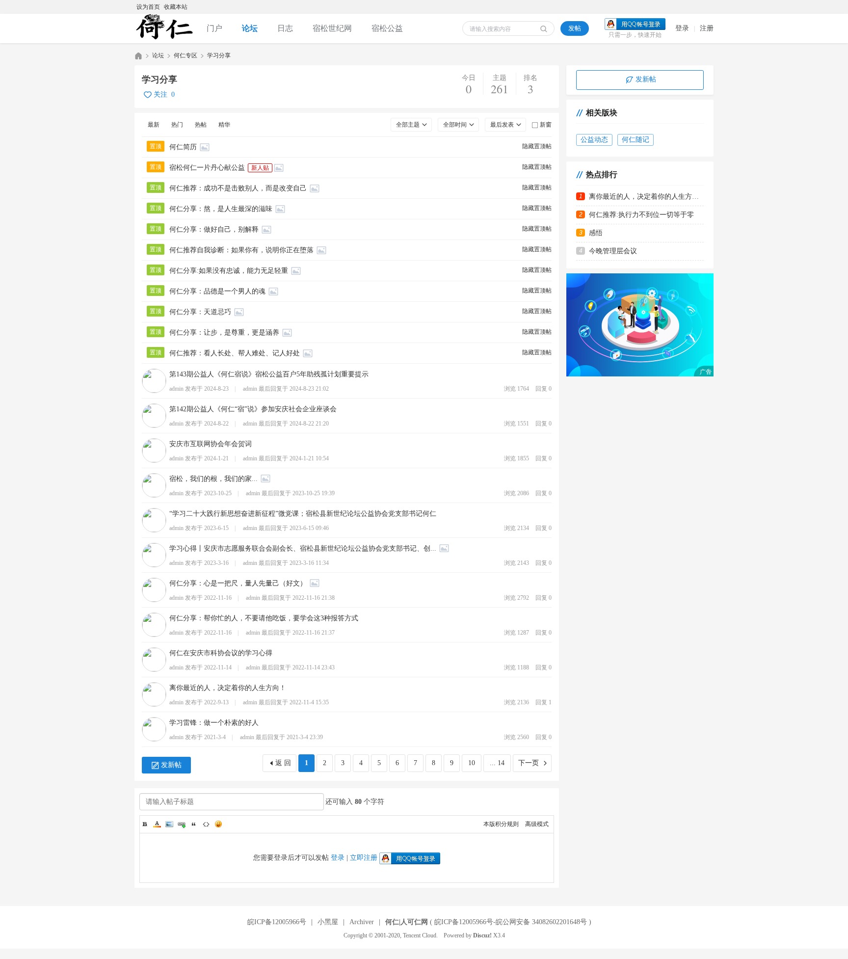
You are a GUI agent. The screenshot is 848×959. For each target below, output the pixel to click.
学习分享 (219, 55)
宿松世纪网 (332, 28)
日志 (285, 28)
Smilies (218, 824)
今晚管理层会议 (613, 251)
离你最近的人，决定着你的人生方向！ (227, 688)
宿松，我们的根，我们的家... (213, 478)
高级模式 (537, 824)
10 (471, 763)
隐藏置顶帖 (537, 146)
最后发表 (502, 124)
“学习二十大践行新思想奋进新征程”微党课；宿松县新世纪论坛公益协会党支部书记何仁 (302, 513)
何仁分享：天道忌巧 (200, 312)
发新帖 (171, 765)
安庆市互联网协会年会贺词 (210, 444)
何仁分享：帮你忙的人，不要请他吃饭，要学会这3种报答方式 (263, 618)
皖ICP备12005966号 (276, 922)
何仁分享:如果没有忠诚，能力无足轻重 (228, 270)
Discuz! (482, 935)
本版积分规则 (501, 824)
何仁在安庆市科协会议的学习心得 (220, 653)
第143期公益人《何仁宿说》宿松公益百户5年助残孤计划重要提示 (269, 374)
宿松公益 (387, 28)
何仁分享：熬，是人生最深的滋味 (220, 209)
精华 (224, 124)
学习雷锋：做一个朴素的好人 (214, 722)
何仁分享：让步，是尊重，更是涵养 (224, 332)
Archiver (361, 922)
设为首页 (148, 6)
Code (206, 824)
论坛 (250, 28)
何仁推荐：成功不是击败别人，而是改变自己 (238, 188)
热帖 (201, 124)
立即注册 (363, 857)
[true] (543, 29)
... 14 (497, 763)
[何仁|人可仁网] (165, 28)
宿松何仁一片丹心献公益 (207, 167)
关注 (160, 94)
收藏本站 (175, 6)
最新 (153, 124)
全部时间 (455, 124)
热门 (177, 124)
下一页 (528, 763)
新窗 (546, 124)
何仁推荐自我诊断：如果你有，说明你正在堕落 (241, 250)
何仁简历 (183, 147)
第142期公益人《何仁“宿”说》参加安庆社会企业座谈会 (253, 409)
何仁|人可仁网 (138, 56)
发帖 (574, 28)
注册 (707, 28)
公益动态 (594, 139)
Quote (194, 824)
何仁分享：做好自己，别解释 (214, 229)
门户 (214, 28)
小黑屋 (328, 922)
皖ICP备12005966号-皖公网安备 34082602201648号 (510, 922)
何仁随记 (635, 139)
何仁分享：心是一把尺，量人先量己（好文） (238, 583)
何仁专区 (185, 55)
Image (169, 824)
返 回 (283, 763)
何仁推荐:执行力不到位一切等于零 (641, 214)
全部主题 (408, 124)
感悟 (596, 233)
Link (181, 824)
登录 (682, 28)
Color (157, 824)
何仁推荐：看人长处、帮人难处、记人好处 (234, 353)
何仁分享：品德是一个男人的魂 (217, 291)
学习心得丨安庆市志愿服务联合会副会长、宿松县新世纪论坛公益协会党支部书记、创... (302, 548)
